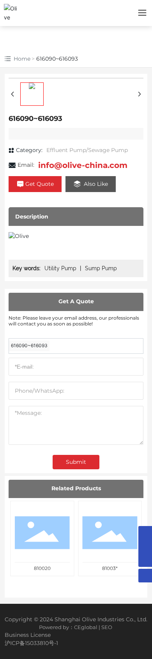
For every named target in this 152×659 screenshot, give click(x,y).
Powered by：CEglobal (68, 627)
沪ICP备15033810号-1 (31, 643)
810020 (42, 568)
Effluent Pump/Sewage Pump (87, 150)
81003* (110, 568)
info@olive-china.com (82, 165)
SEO (106, 627)
